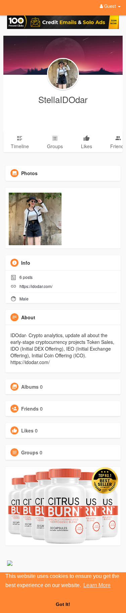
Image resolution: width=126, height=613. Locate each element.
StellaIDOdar (63, 99)
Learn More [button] (97, 585)
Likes (27, 430)
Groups (29, 452)
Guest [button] (110, 6)
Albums (30, 386)
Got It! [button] (63, 604)
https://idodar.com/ (35, 286)
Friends (30, 408)
